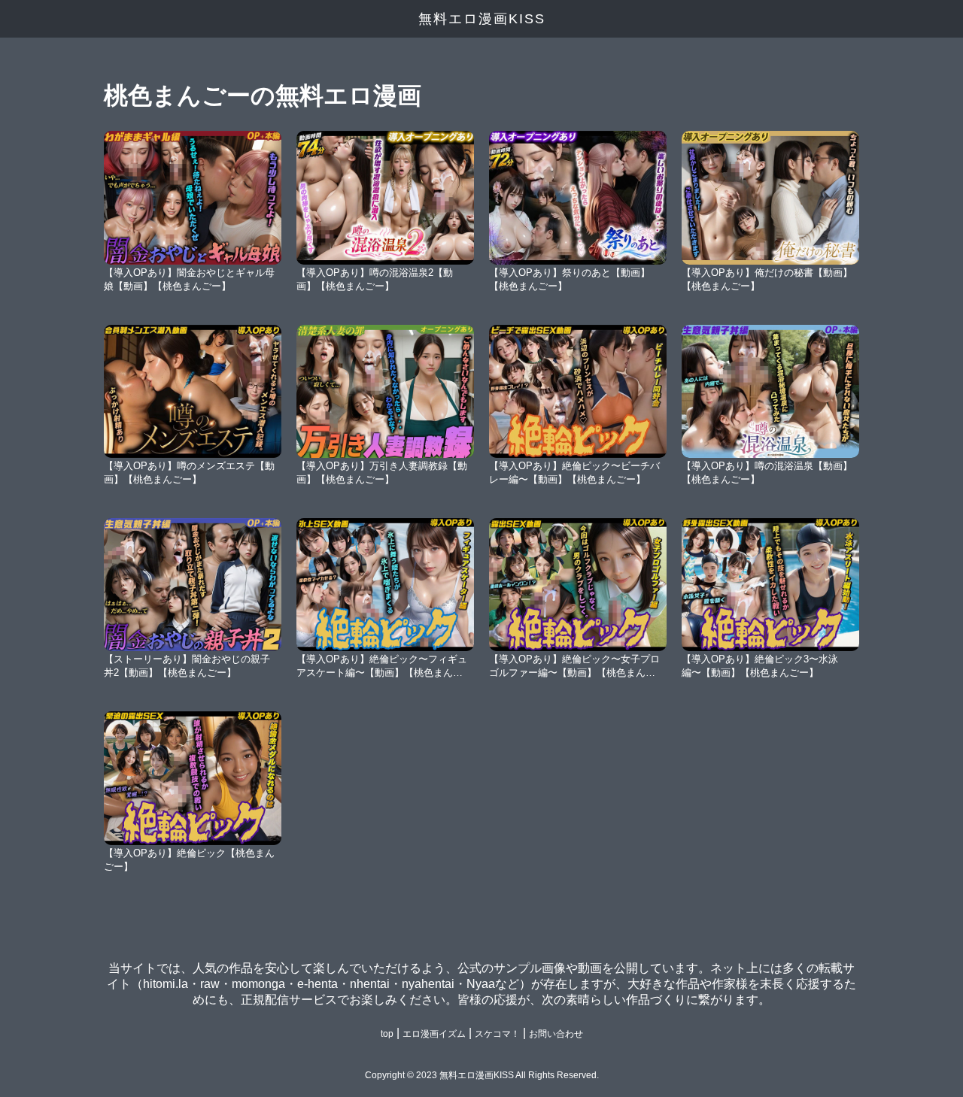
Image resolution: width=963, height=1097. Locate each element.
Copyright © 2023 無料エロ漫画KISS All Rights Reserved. (482, 1075)
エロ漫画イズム (434, 1034)
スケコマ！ (497, 1034)
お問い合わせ (556, 1034)
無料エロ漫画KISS (481, 18)
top (387, 1034)
